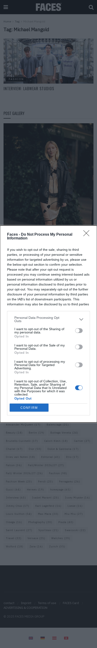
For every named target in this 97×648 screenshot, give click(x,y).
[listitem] (48, 319)
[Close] (87, 234)
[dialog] (48, 324)
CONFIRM (29, 407)
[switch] (79, 330)
